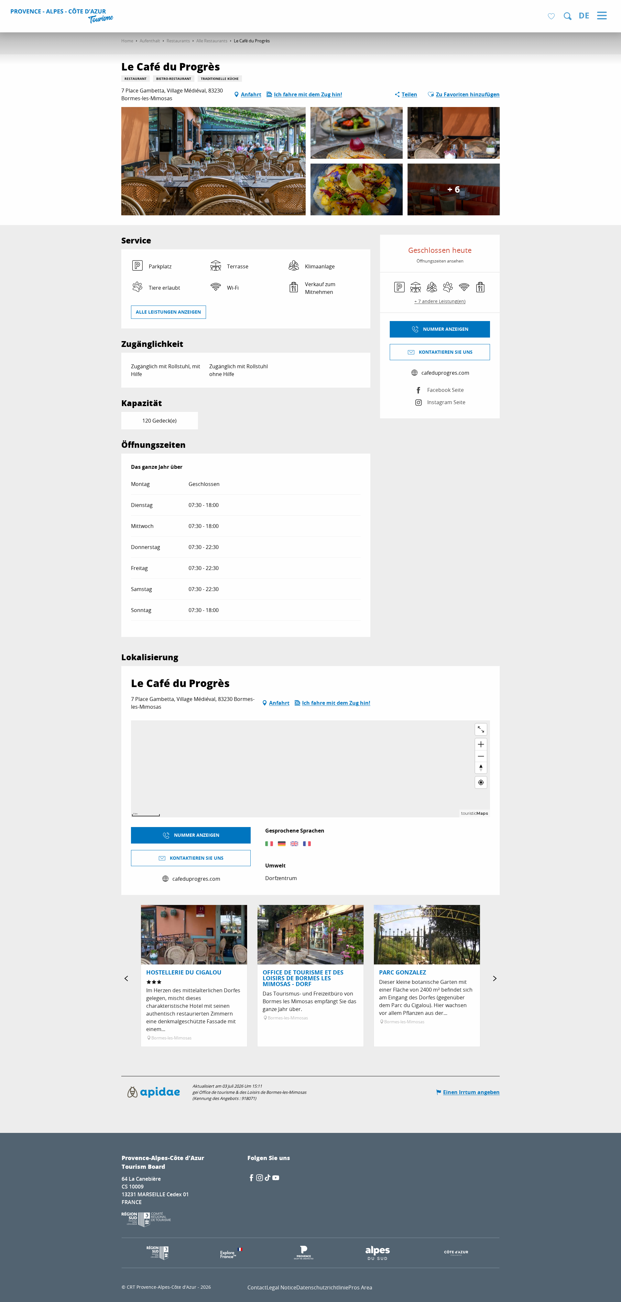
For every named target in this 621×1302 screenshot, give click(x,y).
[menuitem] (62, 17)
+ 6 (453, 189)
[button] (567, 16)
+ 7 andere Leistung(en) (439, 301)
